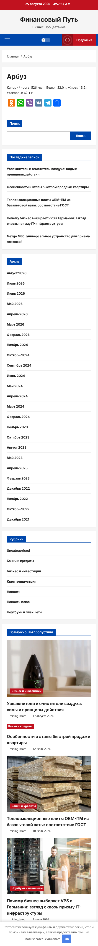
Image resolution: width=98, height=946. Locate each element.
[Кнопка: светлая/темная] (45, 40)
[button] (7, 40)
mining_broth (18, 716)
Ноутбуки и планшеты (24, 612)
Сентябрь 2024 (19, 365)
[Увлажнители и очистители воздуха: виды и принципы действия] (49, 668)
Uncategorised (18, 550)
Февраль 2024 (18, 417)
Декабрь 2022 (18, 488)
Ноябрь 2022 (17, 499)
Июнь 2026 (16, 293)
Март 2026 (15, 324)
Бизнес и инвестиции (24, 571)
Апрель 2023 (17, 468)
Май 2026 (15, 304)
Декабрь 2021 (18, 519)
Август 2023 (16, 447)
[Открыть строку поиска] (56, 40)
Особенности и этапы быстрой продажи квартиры (48, 187)
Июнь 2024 (16, 376)
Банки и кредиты (20, 561)
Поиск (15, 123)
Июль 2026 (16, 283)
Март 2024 (15, 406)
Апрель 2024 (17, 396)
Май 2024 (15, 386)
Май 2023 (15, 458)
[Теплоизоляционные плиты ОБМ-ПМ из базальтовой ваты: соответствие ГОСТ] (49, 784)
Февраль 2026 (18, 335)
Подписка (84, 40)
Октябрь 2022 (18, 509)
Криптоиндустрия (21, 581)
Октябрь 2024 (18, 355)
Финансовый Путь (49, 19)
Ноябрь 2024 (17, 345)
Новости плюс (18, 602)
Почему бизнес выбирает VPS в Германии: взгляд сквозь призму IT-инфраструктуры (44, 907)
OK (67, 939)
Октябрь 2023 (18, 437)
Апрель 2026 (17, 314)
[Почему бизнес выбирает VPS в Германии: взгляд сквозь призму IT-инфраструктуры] (49, 866)
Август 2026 (16, 273)
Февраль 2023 (18, 478)
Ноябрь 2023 (17, 427)
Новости (14, 592)
